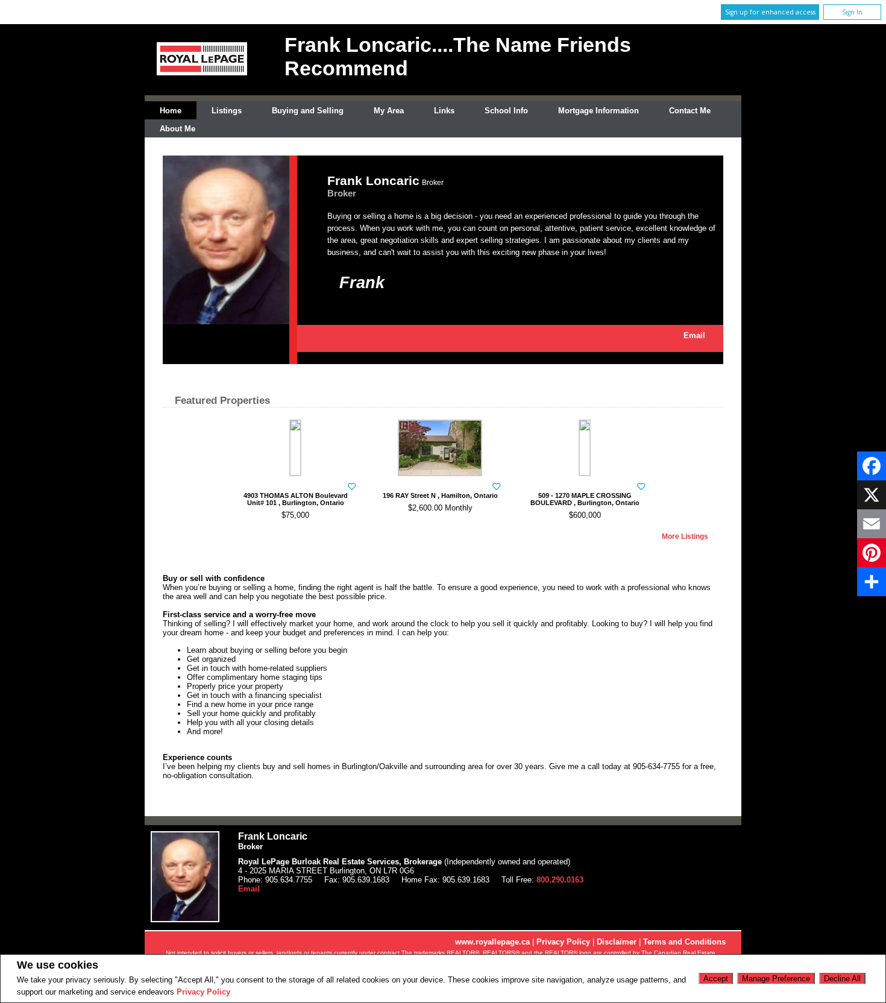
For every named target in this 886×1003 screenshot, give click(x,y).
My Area (389, 110)
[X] (871, 494)
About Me (177, 128)
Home (170, 110)
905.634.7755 (632, 335)
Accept (715, 978)
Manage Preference (776, 978)
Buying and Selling (308, 110)
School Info (506, 110)
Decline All (842, 978)
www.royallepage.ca (492, 941)
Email (694, 335)
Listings (227, 110)
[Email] (871, 523)
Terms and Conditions (684, 941)
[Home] (202, 72)
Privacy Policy (203, 991)
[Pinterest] (871, 552)
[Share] (871, 581)
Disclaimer (616, 941)
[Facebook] (871, 465)
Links (444, 110)
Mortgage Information (598, 110)
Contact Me (690, 110)
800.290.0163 (559, 879)
